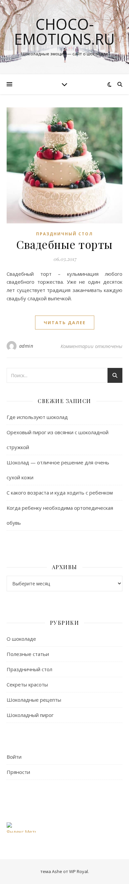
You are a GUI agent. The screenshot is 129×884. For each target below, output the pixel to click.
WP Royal (78, 871)
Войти (14, 756)
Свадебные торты (64, 244)
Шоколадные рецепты (34, 699)
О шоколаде (21, 638)
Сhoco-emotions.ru (64, 31)
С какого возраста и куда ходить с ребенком (60, 492)
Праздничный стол (64, 234)
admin (26, 346)
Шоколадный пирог (30, 715)
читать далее (65, 322)
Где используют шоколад (37, 417)
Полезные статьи (28, 654)
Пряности (18, 772)
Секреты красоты (27, 684)
